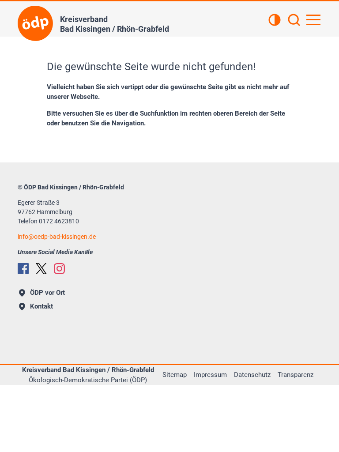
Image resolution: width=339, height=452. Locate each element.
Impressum (210, 375)
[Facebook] (23, 268)
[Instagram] (59, 268)
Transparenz (295, 375)
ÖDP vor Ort (47, 293)
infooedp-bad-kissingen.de (57, 236)
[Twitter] (41, 268)
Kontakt (41, 306)
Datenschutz (252, 375)
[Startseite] (35, 23)
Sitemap (174, 375)
